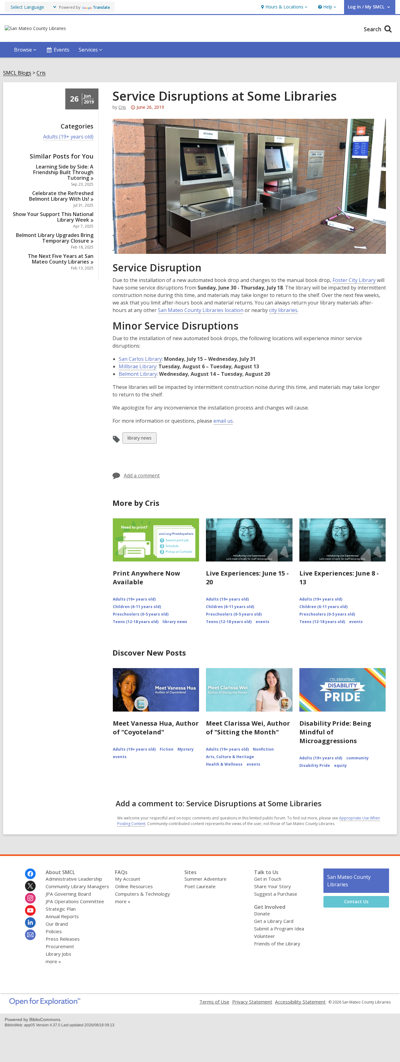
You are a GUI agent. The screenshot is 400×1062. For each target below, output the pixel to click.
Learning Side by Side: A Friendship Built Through (63, 172)
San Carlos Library (140, 358)
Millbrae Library (137, 366)
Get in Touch (267, 879)
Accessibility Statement (300, 1002)
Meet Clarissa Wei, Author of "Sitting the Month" (248, 727)
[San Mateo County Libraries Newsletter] (30, 934)
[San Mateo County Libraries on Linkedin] (30, 922)
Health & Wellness (224, 764)
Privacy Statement (252, 1002)
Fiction (166, 749)
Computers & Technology (142, 894)
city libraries (283, 310)
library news (139, 439)
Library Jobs (58, 954)
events (262, 621)
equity (340, 765)
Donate (262, 913)
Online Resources (134, 886)
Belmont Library (138, 373)
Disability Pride (314, 765)
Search (373, 29)
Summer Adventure (205, 879)
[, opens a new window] (44, 1003)
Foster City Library (354, 280)
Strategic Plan (61, 909)
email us (223, 420)
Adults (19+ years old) (68, 136)
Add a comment (142, 475)
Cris (41, 73)
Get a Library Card (273, 921)
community (357, 758)
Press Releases (63, 939)
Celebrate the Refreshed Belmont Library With (61, 196)
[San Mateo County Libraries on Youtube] (30, 910)
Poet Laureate (200, 886)
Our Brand (57, 924)
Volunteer (264, 936)
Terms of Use (214, 1002)
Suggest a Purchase (275, 894)
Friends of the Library (277, 943)
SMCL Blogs (17, 73)
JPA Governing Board (68, 894)
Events (61, 49)
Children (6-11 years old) (137, 606)
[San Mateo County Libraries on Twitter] (30, 886)
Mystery (186, 749)
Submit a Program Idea (279, 928)
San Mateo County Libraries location (200, 310)
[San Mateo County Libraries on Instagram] (30, 898)
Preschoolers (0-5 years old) (140, 614)
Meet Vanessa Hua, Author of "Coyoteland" (156, 727)
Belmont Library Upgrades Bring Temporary (54, 238)
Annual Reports (62, 916)
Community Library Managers (77, 886)
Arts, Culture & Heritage (230, 756)
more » (53, 961)
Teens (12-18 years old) (135, 621)
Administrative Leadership (74, 879)
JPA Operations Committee (75, 901)
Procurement (60, 946)
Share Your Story (272, 886)
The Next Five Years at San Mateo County (60, 259)
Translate (101, 7)
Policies (54, 931)
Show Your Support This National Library (53, 217)
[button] (283, 7)
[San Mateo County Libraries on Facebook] (30, 873)
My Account (127, 879)
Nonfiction (263, 749)
